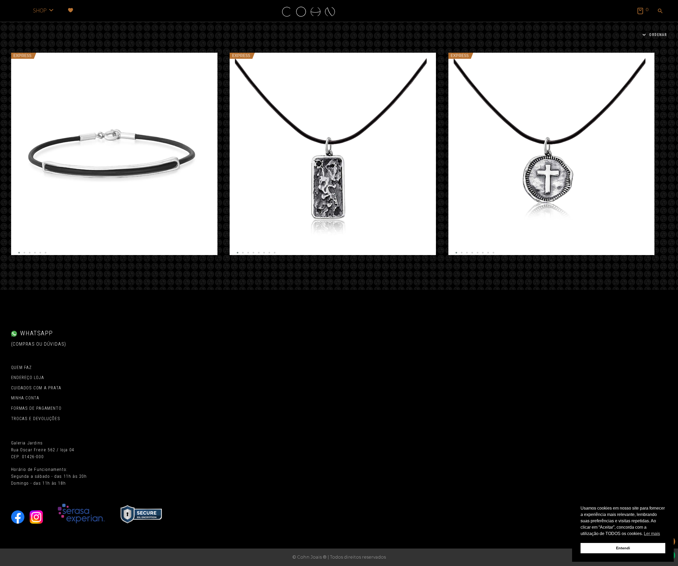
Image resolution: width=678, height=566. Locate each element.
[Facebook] (17, 517)
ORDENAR (658, 35)
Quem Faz (21, 367)
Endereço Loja (27, 377)
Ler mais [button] (652, 533)
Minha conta (25, 397)
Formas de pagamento (36, 408)
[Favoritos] (70, 10)
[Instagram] (36, 517)
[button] (660, 11)
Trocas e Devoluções (35, 418)
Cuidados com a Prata (36, 387)
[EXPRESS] (114, 154)
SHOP (40, 10)
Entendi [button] (623, 548)
